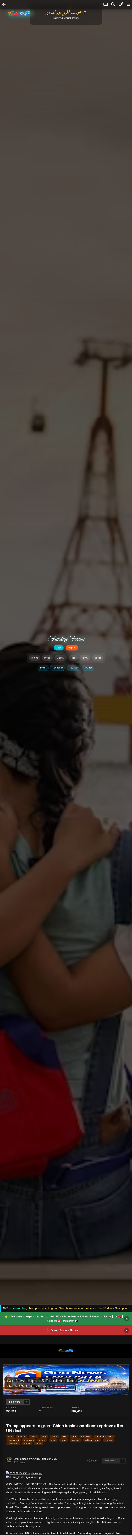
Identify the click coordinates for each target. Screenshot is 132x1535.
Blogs (47, 657)
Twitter (88, 667)
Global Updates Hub (41, 1386)
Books (98, 657)
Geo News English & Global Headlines (41, 1380)
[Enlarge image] (24, 1473)
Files (73, 657)
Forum (34, 657)
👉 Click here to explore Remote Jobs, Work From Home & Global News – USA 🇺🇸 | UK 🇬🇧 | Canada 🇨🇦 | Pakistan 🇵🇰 (64, 1318)
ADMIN (23, 1386)
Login (59, 647)
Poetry (85, 657)
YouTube (74, 667)
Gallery (60, 657)
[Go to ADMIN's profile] (9, 1460)
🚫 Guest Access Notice (63, 1330)
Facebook (58, 667)
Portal (43, 667)
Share (94, 1460)
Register (72, 647)
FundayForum (66, 639)
